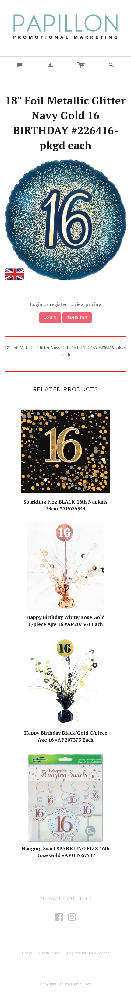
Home (27, 953)
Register (77, 317)
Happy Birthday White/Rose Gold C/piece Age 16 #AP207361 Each (65, 620)
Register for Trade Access (88, 953)
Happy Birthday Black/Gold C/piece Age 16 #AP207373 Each (65, 736)
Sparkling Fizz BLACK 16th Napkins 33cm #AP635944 (65, 505)
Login (50, 317)
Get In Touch (49, 953)
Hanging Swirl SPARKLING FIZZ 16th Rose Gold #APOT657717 (65, 851)
